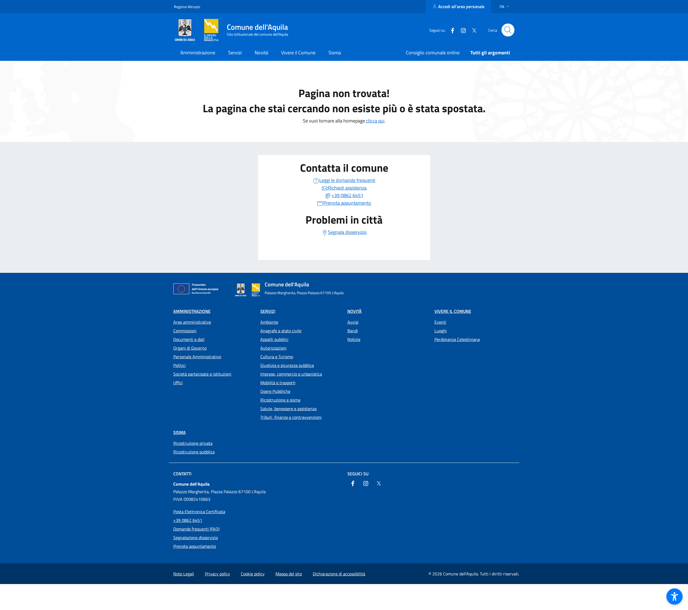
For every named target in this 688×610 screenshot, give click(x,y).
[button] (504, 7)
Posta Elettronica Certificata (199, 511)
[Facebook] (450, 30)
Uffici (178, 382)
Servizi (267, 311)
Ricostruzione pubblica (194, 452)
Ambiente (269, 322)
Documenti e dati (189, 339)
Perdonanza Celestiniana (457, 339)
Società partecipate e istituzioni (202, 374)
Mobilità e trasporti (277, 382)
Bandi (352, 330)
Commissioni (185, 330)
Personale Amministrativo (197, 356)
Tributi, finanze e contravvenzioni (291, 417)
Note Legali (183, 574)
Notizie (353, 339)
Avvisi (352, 322)
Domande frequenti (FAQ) (196, 529)
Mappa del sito (288, 574)
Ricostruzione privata (192, 443)
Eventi (440, 322)
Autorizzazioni (273, 348)
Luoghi (440, 330)
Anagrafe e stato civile (280, 330)
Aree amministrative (192, 322)
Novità (354, 311)
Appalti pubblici (274, 339)
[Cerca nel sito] (507, 30)
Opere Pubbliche (275, 391)
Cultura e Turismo (276, 356)
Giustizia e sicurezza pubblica (287, 365)
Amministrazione (192, 311)
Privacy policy (217, 574)
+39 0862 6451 (187, 520)
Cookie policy (253, 574)
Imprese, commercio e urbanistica (291, 374)
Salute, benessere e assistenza (288, 408)
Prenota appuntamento (194, 546)
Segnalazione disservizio (195, 537)
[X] (472, 30)
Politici (179, 365)
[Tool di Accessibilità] (674, 596)
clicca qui (375, 120)
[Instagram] (461, 30)
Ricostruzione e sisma (280, 400)
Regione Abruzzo (187, 6)
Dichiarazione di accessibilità (339, 574)
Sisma (179, 432)
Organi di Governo (190, 348)
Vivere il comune (452, 311)
